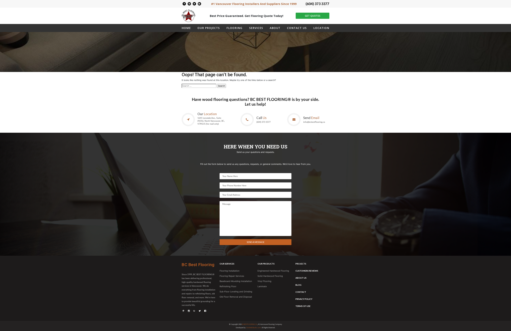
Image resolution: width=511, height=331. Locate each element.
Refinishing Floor (228, 286)
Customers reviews (306, 270)
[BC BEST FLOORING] (184, 3)
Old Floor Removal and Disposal (236, 296)
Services (256, 28)
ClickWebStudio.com (253, 327)
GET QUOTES (312, 15)
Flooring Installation (229, 270)
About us (300, 277)
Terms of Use (302, 306)
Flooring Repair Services (232, 276)
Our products (266, 263)
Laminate (262, 286)
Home (186, 28)
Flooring (234, 28)
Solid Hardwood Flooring (270, 276)
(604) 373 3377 (317, 4)
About (275, 28)
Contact (300, 292)
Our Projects (208, 28)
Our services (227, 263)
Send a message (255, 242)
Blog (298, 285)
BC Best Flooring (198, 264)
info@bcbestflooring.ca (314, 121)
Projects (300, 263)
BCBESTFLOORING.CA (249, 324)
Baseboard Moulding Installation (236, 281)
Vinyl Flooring (264, 281)
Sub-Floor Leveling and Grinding (236, 291)
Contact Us (297, 28)
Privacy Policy (303, 299)
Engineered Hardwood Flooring (273, 270)
